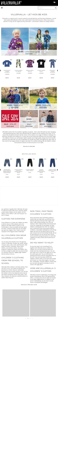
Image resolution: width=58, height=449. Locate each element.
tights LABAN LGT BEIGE (18, 71)
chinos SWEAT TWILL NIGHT (30, 170)
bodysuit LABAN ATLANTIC (52, 71)
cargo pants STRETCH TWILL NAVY (52, 170)
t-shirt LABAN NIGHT (41, 71)
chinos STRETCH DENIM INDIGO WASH (41, 171)
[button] (55, 2)
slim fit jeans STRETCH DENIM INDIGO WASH (18, 171)
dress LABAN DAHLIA (30, 71)
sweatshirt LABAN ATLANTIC (7, 71)
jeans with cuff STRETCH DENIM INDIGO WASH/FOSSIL (7, 171)
